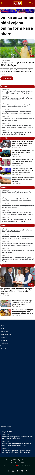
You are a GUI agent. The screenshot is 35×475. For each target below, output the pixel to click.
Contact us (3, 340)
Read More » (7, 78)
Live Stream (4, 343)
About (2, 328)
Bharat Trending (5, 349)
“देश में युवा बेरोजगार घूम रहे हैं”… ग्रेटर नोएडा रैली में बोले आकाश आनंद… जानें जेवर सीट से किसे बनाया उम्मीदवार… (22, 171)
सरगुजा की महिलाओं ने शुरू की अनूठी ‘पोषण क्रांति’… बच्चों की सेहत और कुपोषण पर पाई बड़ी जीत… (22, 303)
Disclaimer (3, 337)
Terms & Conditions (6, 334)
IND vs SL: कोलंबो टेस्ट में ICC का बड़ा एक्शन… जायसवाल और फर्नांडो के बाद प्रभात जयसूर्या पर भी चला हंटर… (22, 143)
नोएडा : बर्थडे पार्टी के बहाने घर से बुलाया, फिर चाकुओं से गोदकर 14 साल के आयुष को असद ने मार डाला (22, 162)
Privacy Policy (4, 331)
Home (2, 325)
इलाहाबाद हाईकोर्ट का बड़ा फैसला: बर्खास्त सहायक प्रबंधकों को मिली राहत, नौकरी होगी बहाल (23, 180)
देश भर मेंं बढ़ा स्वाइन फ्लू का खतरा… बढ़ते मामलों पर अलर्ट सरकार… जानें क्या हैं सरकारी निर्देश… (23, 152)
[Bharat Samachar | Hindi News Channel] (17, 3)
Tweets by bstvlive (5, 426)
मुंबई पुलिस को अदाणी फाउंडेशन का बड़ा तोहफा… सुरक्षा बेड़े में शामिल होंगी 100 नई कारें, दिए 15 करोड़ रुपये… (16, 291)
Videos (2, 346)
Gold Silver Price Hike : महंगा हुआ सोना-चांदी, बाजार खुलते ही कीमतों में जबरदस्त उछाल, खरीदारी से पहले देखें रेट (22, 312)
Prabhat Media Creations (25, 466)
